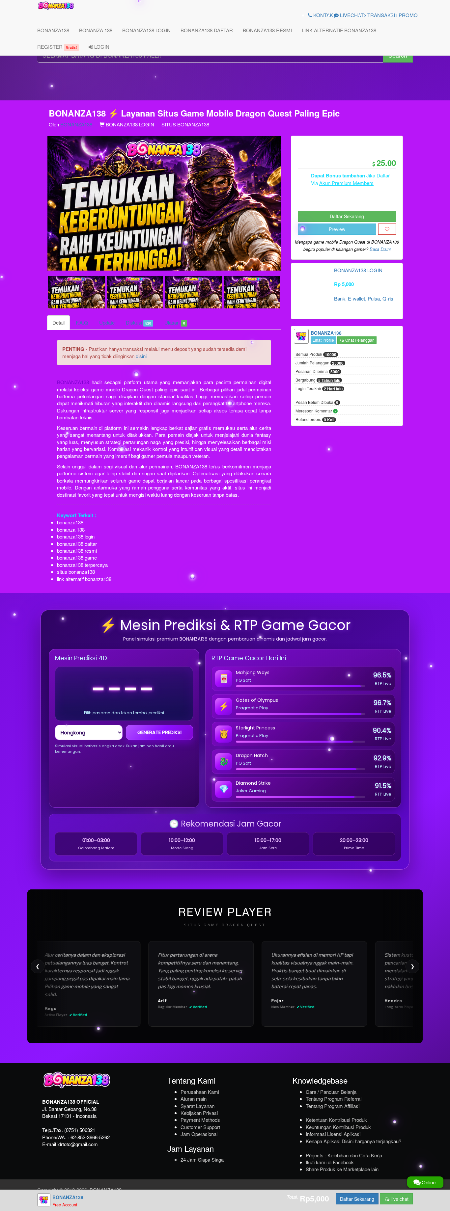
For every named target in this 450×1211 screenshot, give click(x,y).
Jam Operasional (199, 1133)
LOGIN (101, 46)
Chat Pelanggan (359, 340)
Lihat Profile (323, 340)
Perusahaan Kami (200, 1091)
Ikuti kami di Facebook (330, 1162)
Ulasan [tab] (174, 322)
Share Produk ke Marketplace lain (342, 1169)
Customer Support (200, 1126)
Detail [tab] (58, 322)
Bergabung (317, 380)
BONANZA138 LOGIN (146, 30)
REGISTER (57, 46)
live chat (399, 1199)
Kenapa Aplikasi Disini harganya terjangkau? (353, 1141)
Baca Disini (380, 249)
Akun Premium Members (346, 182)
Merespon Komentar (315, 411)
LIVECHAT (351, 15)
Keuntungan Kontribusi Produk (338, 1126)
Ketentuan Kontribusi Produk (336, 1119)
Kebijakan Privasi (199, 1112)
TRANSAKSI (380, 15)
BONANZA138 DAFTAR (207, 30)
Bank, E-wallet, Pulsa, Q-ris (363, 298)
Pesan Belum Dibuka (316, 402)
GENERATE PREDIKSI (159, 732)
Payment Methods (200, 1119)
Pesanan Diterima (317, 371)
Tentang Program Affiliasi (332, 1105)
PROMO (407, 15)
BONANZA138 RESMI (267, 30)
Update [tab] (107, 322)
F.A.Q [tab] (82, 322)
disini (141, 356)
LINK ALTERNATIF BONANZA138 (339, 30)
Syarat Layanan (197, 1105)
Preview (337, 229)
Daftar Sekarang (347, 216)
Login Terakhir (319, 388)
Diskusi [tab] (138, 322)
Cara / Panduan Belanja (331, 1091)
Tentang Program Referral (333, 1098)
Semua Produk (315, 354)
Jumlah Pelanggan (319, 363)
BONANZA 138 (95, 30)
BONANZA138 (53, 30)
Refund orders (314, 419)
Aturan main (194, 1098)
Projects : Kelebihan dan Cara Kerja (344, 1155)
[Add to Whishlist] (387, 229)
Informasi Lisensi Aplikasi (333, 1133)
